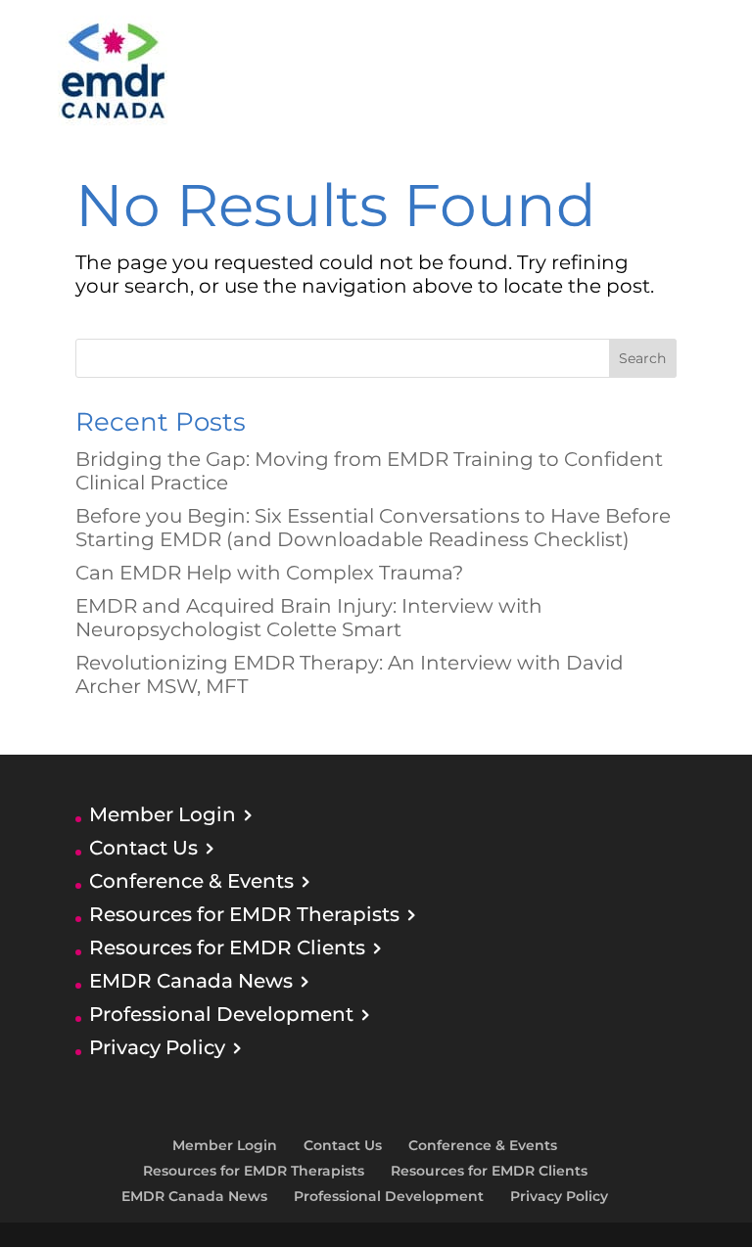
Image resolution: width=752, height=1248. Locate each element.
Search (642, 358)
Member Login (162, 814)
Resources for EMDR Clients (227, 947)
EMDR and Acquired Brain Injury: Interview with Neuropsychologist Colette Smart (308, 617)
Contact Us (143, 847)
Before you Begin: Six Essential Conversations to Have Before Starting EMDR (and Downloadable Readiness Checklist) (373, 527)
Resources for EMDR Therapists (244, 914)
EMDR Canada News (191, 981)
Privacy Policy (157, 1047)
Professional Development (221, 1014)
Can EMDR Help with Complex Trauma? (269, 572)
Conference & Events (191, 881)
